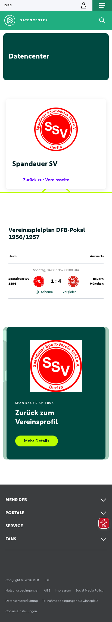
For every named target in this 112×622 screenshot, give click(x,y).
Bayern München (97, 281)
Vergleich (69, 292)
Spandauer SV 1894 (18, 281)
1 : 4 (56, 281)
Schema (47, 292)
